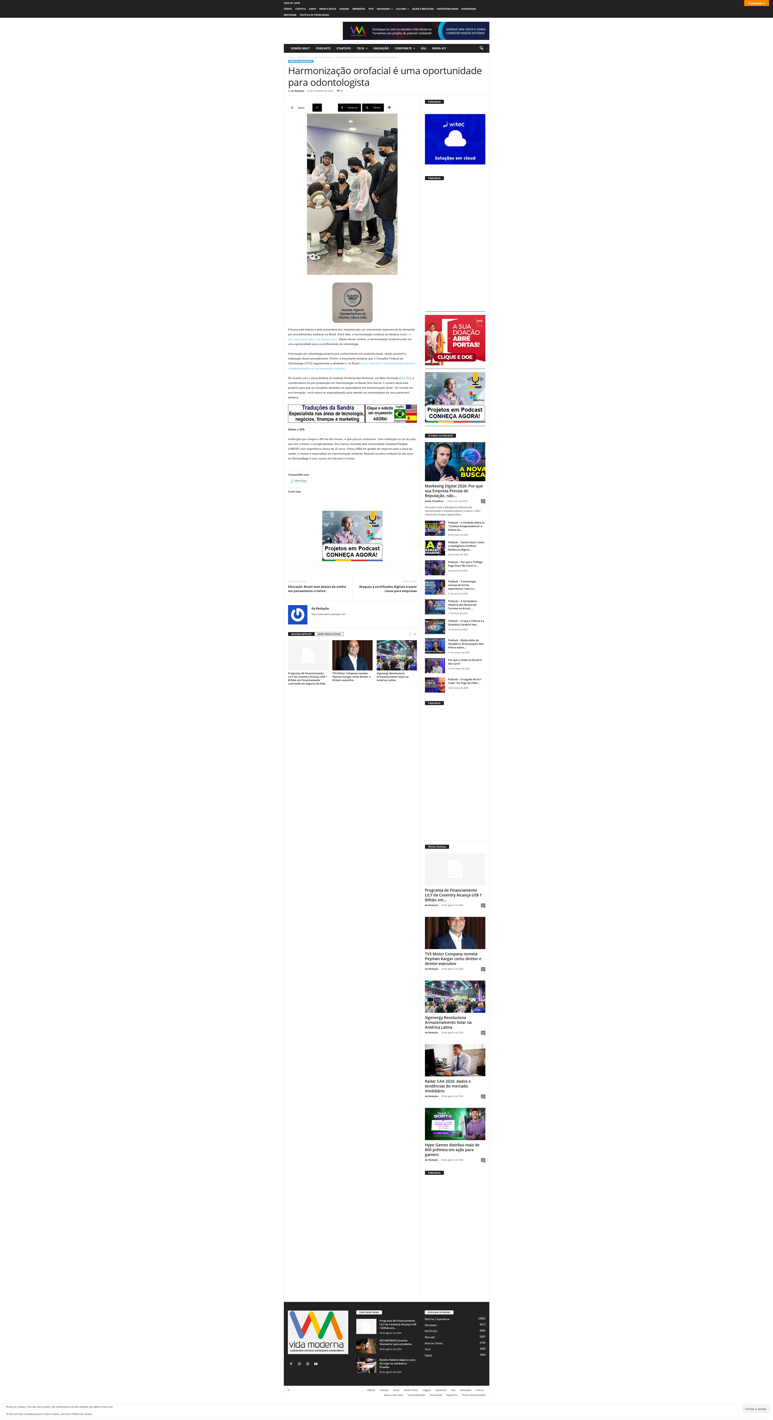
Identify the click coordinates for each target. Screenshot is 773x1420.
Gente (312, 8)
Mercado (430, 1337)
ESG (423, 48)
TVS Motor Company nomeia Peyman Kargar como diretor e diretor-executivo (351, 676)
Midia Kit (439, 48)
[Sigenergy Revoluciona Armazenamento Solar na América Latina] (397, 655)
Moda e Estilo (327, 8)
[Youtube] (316, 1364)
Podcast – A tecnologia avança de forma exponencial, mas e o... (462, 585)
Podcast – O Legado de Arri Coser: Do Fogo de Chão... (465, 681)
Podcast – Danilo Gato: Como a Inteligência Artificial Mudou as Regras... (466, 545)
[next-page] (415, 634)
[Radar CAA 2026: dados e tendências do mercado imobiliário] (455, 1060)
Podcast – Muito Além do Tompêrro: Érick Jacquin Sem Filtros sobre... (466, 643)
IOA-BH (405, 378)
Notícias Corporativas (322, 57)
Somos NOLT (300, 48)
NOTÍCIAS (431, 1331)
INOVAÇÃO (381, 48)
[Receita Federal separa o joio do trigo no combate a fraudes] (366, 1365)
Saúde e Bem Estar (423, 8)
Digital (428, 1355)
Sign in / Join (292, 2)
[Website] (308, 1364)
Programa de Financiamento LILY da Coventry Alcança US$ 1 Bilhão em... (453, 895)
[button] (482, 48)
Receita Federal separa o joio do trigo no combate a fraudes (397, 1363)
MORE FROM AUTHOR (329, 634)
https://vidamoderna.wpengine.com (328, 614)
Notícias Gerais (434, 1343)
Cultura (401, 8)
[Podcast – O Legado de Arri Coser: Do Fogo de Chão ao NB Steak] (435, 685)
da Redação (297, 90)
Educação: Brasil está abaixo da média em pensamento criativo (317, 589)
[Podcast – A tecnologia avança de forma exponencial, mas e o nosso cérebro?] (435, 587)
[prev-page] (410, 634)
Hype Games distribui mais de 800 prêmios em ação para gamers (452, 1149)
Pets (371, 8)
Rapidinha (290, 14)
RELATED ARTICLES (301, 634)
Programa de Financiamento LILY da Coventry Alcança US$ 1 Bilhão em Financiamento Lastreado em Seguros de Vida (307, 678)
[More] (389, 108)
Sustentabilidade (447, 8)
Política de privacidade (314, 14)
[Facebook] (292, 1364)
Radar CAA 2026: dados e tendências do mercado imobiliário (448, 1086)
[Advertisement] (455, 247)
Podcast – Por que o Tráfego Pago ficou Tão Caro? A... (465, 563)
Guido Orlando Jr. (434, 501)
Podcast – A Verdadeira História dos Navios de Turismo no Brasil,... (462, 604)
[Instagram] (300, 1364)
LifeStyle (300, 8)
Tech (360, 48)
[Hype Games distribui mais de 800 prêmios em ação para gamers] (455, 1124)
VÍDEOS (288, 8)
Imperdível (358, 8)
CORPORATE (403, 48)
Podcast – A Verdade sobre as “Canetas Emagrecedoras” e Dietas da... (466, 526)
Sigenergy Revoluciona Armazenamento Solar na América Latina (393, 676)
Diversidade (468, 8)
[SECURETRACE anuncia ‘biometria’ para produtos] (366, 1346)
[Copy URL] (324, 108)
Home (291, 57)
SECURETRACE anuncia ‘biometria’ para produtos (395, 1342)
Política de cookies (82, 1414)
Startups (344, 48)
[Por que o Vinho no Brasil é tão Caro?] (435, 665)
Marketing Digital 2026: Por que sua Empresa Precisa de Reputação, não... (454, 490)
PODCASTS (323, 48)
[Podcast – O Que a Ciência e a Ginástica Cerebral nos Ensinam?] (435, 626)
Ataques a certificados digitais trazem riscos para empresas (388, 589)
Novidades (383, 8)
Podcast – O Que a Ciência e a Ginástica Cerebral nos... (466, 622)
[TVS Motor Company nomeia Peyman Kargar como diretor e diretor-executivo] (352, 655)
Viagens (344, 8)
